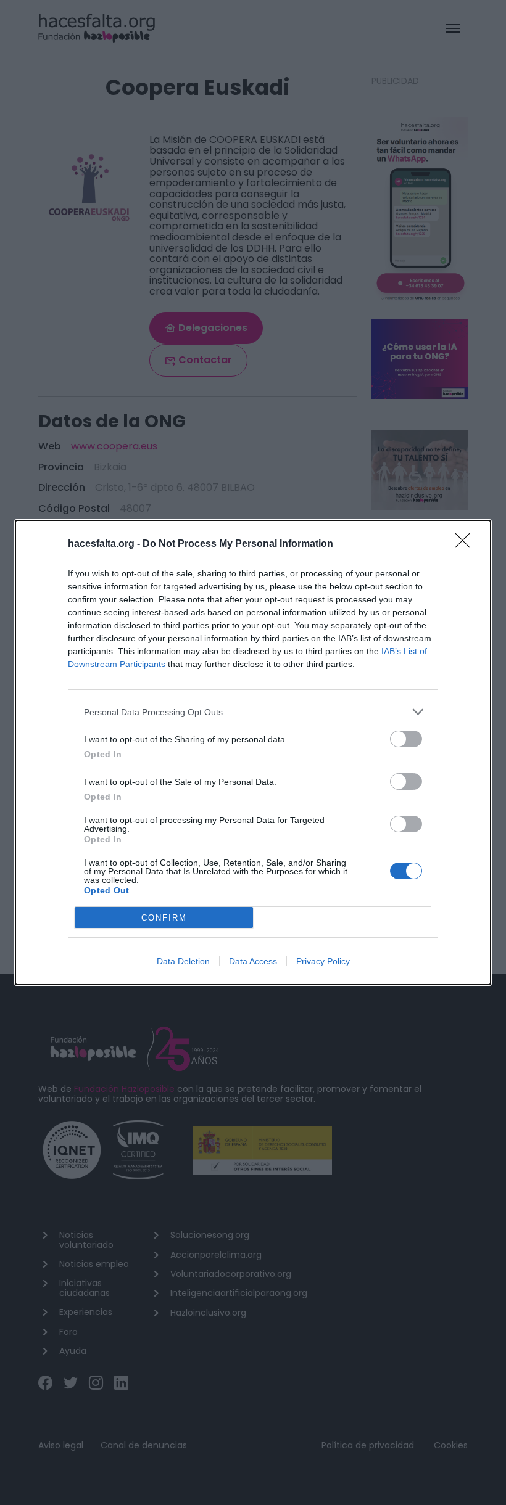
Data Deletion (183, 961)
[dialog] (253, 752)
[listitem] (253, 711)
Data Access (253, 961)
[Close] (466, 544)
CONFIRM (164, 917)
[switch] (406, 739)
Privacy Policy (323, 961)
